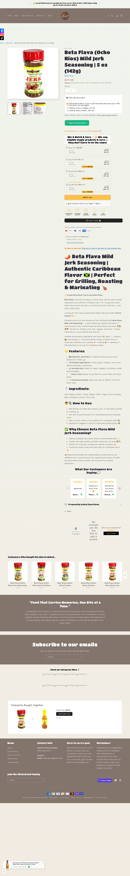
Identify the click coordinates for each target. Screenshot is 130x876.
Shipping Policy (13, 762)
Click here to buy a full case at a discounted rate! (101, 248)
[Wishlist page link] (108, 16)
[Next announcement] (99, 4)
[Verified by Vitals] (29, 867)
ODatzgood (31, 797)
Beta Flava (9, 43)
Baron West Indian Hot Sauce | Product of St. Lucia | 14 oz (25, 864)
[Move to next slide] (119, 488)
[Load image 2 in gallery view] (27, 108)
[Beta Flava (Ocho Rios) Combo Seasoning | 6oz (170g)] (65, 571)
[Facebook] (2, 30)
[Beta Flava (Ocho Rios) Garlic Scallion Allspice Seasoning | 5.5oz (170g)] (41, 571)
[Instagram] (2, 34)
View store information (75, 242)
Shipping (67, 82)
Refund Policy (12, 759)
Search (10, 748)
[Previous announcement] (31, 4)
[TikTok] (2, 38)
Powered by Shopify (41, 797)
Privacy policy (64, 797)
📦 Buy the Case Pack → (77, 123)
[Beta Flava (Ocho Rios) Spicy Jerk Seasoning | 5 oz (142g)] (112, 571)
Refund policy (54, 797)
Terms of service (76, 797)
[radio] (87, 150)
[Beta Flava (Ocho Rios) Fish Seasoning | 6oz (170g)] (18, 571)
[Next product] (125, 575)
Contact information (101, 797)
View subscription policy (107, 115)
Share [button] (69, 511)
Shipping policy (88, 797)
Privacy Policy (12, 751)
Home (2, 43)
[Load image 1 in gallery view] (14, 108)
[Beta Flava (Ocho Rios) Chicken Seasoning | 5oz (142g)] (88, 571)
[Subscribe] (81, 657)
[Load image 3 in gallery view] (40, 108)
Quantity (67, 86)
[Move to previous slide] (67, 488)
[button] (17, 16)
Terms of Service (13, 755)
